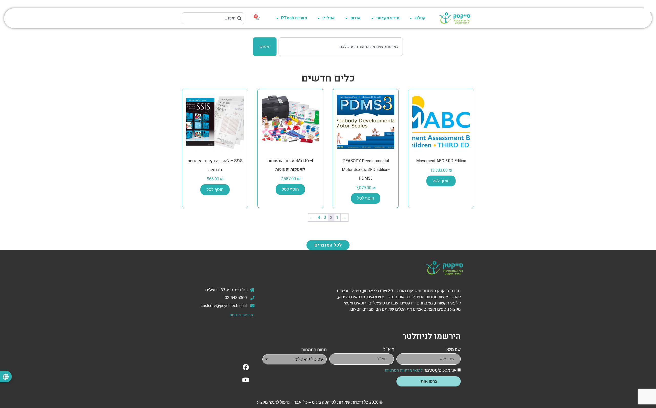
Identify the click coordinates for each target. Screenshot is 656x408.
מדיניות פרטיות (242, 315)
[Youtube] (245, 380)
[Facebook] (245, 367)
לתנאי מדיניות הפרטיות (404, 370)
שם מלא (453, 349)
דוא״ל (388, 349)
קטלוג (420, 18)
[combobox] (213, 18)
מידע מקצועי (387, 18)
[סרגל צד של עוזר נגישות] (650, 6)
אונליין (328, 18)
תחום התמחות (314, 350)
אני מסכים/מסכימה (420, 370)
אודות (355, 18)
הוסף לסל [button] (441, 180)
